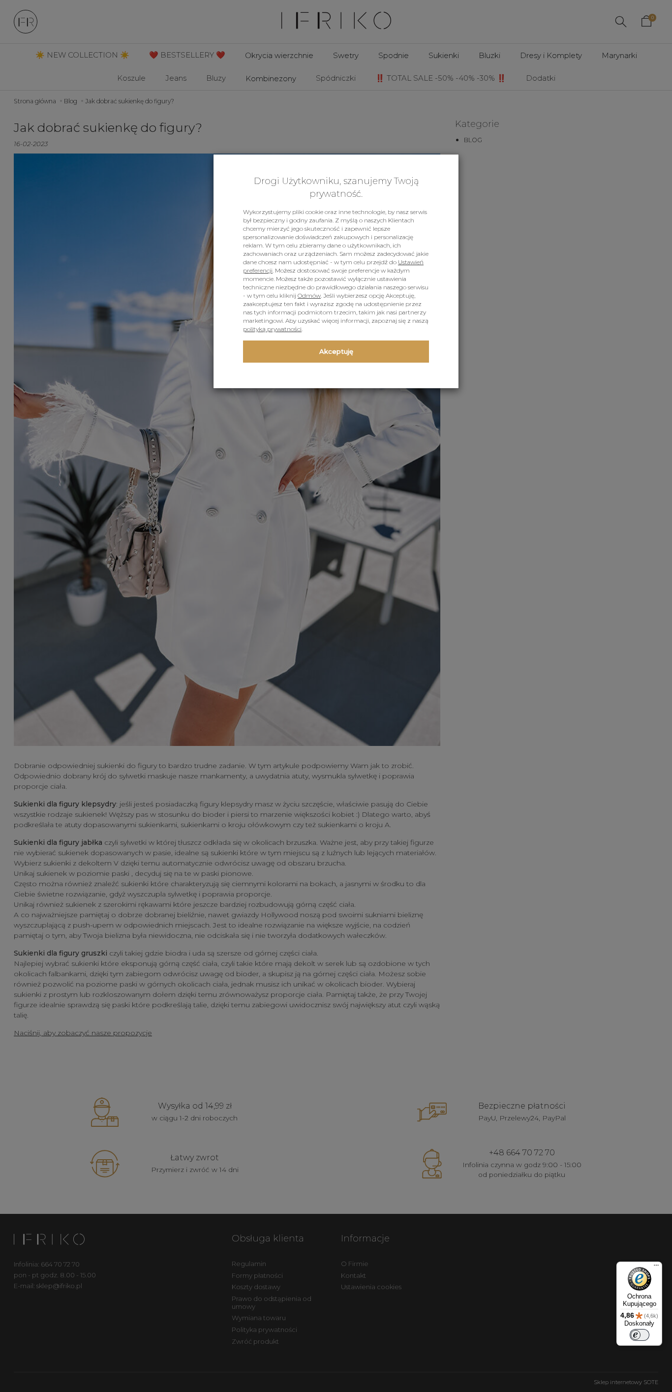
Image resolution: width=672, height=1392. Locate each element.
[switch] (639, 1335)
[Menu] (656, 1267)
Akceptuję (336, 351)
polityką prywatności (272, 329)
